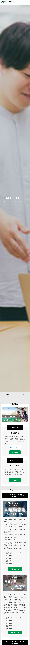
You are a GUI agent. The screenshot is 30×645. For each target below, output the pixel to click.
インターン (22, 394)
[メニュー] (27, 2)
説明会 (7, 394)
